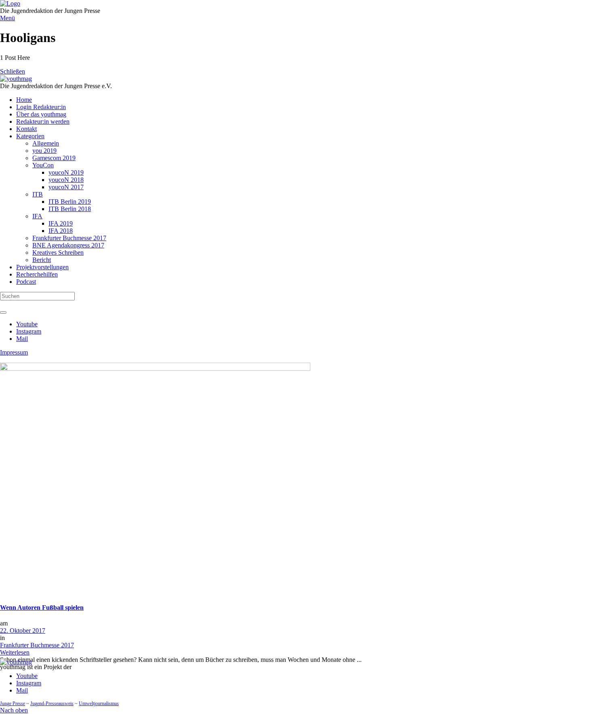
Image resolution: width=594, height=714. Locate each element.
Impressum (14, 352)
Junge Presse (12, 703)
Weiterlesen (14, 652)
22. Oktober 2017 (22, 630)
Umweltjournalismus (99, 703)
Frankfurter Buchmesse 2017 (37, 645)
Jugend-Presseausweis (52, 703)
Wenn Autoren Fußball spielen (42, 607)
